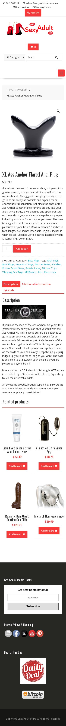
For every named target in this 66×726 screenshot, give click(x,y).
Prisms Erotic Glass (13, 268)
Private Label (33, 268)
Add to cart (22, 248)
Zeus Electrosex (47, 272)
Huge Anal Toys (24, 264)
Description (11, 284)
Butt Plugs (34, 260)
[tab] (10, 284)
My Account (33, 12)
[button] (61, 73)
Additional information (36, 284)
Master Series (43, 264)
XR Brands (30, 272)
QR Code (9, 290)
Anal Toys (52, 260)
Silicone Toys (49, 268)
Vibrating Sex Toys (12, 272)
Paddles (56, 264)
